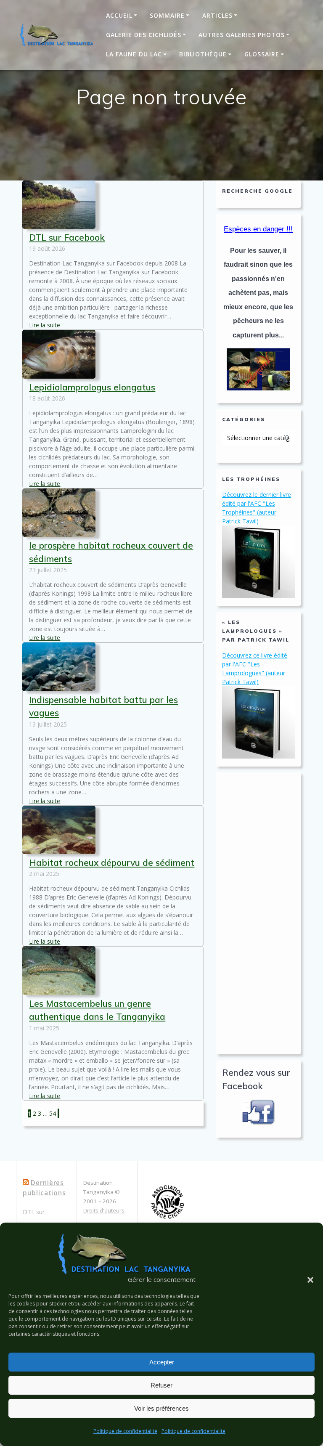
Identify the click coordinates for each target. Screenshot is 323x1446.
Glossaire (261, 54)
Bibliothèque (203, 54)
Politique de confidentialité (125, 1431)
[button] (310, 1280)
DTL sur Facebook (67, 237)
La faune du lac (134, 54)
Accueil (119, 15)
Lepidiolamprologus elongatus (92, 387)
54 (52, 1113)
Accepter (161, 1362)
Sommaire (167, 15)
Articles (217, 15)
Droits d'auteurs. (104, 1210)
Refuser (161, 1385)
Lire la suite (44, 325)
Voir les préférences (161, 1408)
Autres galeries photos (242, 35)
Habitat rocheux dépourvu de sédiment (111, 862)
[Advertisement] (258, 913)
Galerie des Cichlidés (143, 35)
